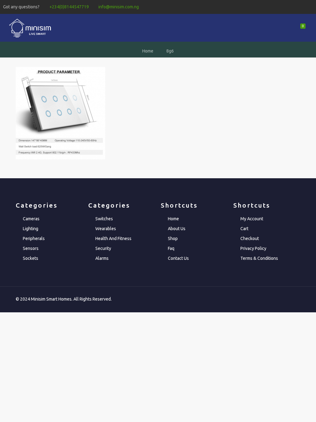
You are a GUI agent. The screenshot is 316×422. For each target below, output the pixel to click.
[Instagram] (309, 6)
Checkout (249, 238)
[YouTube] (301, 6)
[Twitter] (293, 6)
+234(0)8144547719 (69, 6)
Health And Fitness (113, 238)
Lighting (30, 228)
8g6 (170, 51)
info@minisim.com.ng (118, 6)
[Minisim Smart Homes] (30, 28)
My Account (251, 218)
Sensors (31, 248)
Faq (171, 248)
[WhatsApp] (276, 6)
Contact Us (178, 258)
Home (147, 51)
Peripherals (34, 238)
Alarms (102, 258)
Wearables (105, 228)
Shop (173, 238)
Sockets (30, 258)
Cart (244, 228)
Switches (104, 218)
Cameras (31, 218)
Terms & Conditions (259, 258)
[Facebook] (284, 6)
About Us (176, 228)
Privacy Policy (253, 248)
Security (103, 248)
